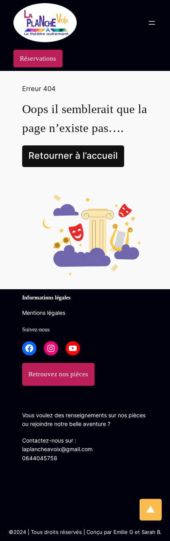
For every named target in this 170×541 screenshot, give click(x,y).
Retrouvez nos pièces (58, 374)
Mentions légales (43, 312)
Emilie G (123, 532)
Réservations (38, 58)
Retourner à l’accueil (73, 155)
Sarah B (151, 532)
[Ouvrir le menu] (152, 23)
